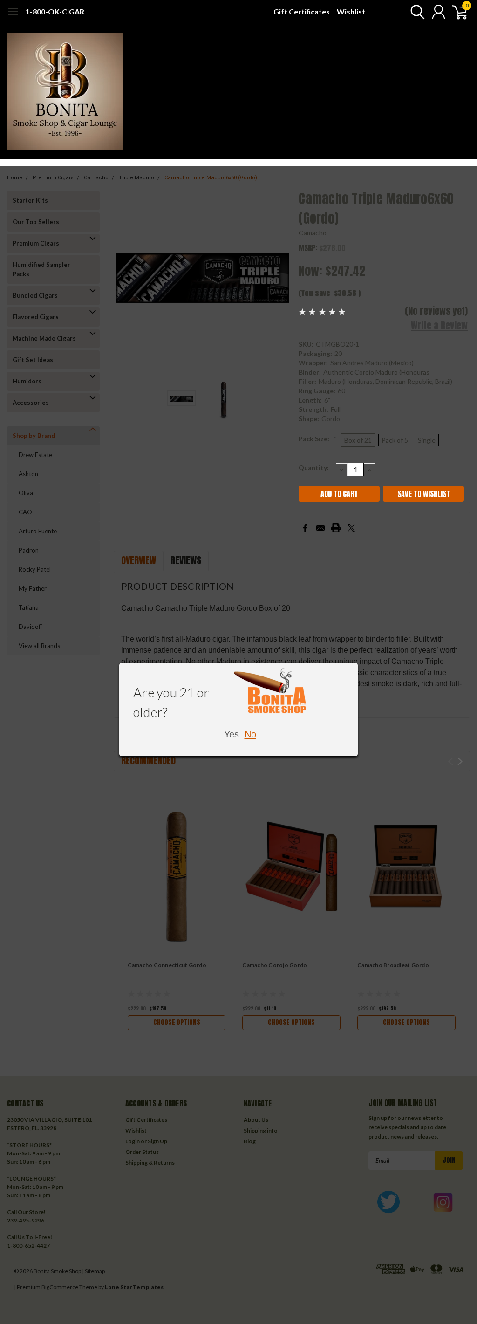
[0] (456, 11)
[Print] (336, 527)
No (250, 734)
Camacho (313, 233)
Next (280, 278)
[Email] (320, 527)
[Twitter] (351, 527)
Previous (125, 278)
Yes (231, 734)
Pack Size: (317, 439)
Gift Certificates (301, 11)
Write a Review (439, 325)
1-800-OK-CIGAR (55, 11)
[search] (415, 11)
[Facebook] (305, 527)
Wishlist (351, 11)
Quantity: (314, 467)
